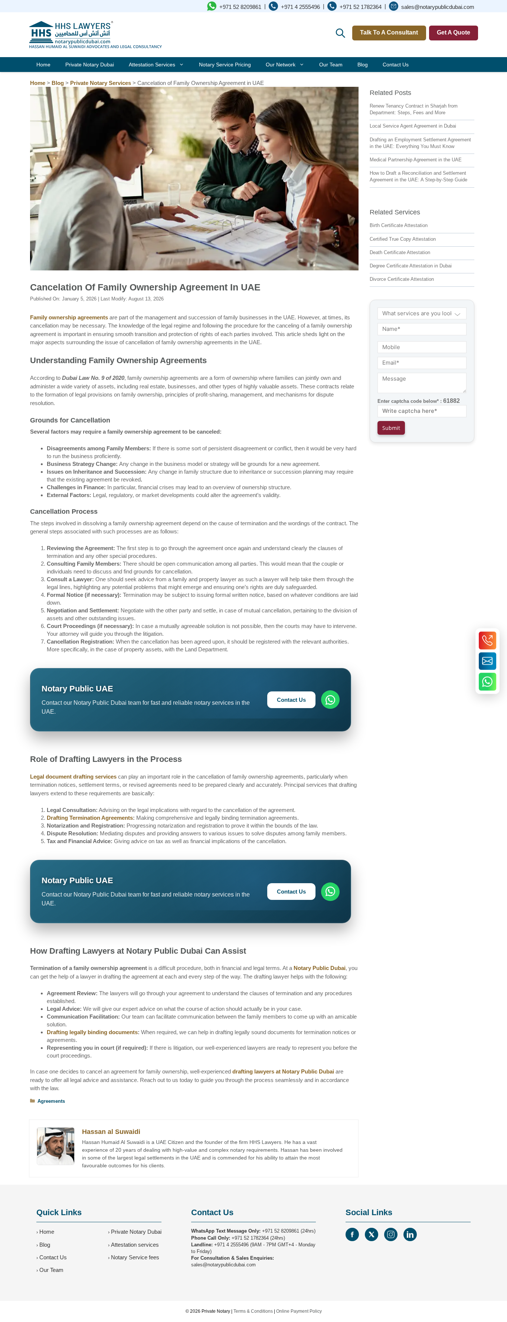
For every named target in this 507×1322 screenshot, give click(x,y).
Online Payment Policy (299, 1311)
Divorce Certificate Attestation (402, 279)
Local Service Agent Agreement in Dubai (413, 126)
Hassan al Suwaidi (111, 1131)
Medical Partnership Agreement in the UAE (416, 159)
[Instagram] (391, 1234)
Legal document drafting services (73, 776)
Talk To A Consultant (389, 32)
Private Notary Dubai (89, 65)
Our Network (280, 65)
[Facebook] (352, 1234)
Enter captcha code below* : (418, 401)
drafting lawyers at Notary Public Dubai (283, 1071)
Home (43, 65)
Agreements (51, 1101)
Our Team (331, 65)
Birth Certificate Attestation (399, 225)
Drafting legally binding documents (92, 1032)
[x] (371, 1234)
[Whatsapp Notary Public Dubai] (488, 682)
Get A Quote (453, 32)
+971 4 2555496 (231, 1244)
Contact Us (396, 65)
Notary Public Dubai (320, 968)
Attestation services (135, 1245)
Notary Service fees (135, 1257)
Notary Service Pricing (225, 65)
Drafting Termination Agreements (90, 818)
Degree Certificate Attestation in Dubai (411, 266)
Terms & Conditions (253, 1311)
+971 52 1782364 (250, 1238)
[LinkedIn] (410, 1234)
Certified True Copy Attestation (403, 239)
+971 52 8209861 (280, 1231)
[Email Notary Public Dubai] (488, 661)
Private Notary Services (100, 83)
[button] (340, 32)
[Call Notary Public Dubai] (488, 641)
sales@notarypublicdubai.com (223, 1264)
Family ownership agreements (69, 317)
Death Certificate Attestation (400, 252)
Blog (362, 65)
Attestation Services (152, 65)
